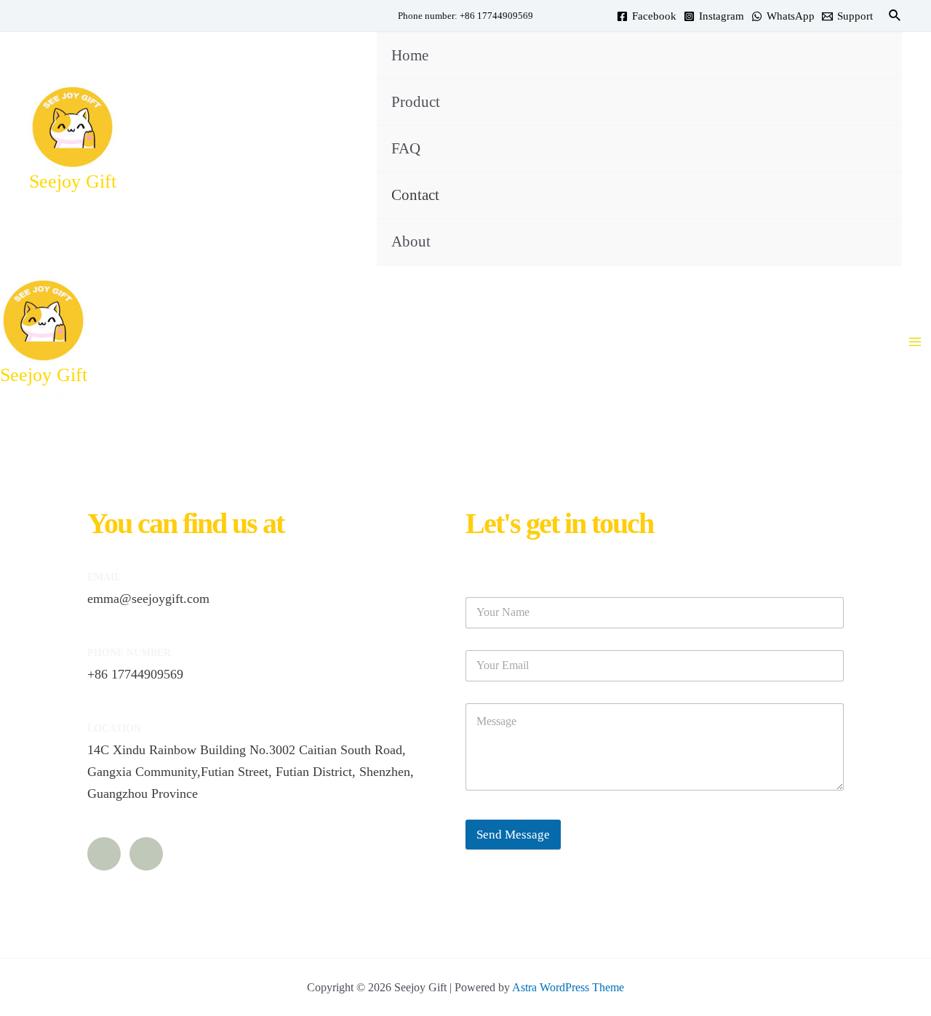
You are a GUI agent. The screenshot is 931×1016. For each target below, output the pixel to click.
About (411, 241)
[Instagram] (104, 854)
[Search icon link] (895, 16)
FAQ (405, 148)
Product (415, 102)
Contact (415, 195)
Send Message (513, 834)
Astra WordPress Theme (568, 987)
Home (409, 55)
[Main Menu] (915, 342)
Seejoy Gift (72, 181)
